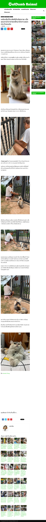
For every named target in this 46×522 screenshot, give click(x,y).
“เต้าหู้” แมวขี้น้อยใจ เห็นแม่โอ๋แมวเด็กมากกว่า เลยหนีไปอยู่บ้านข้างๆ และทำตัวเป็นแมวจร (23, 473)
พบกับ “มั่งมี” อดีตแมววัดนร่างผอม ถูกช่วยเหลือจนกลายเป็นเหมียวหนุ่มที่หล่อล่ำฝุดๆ (10, 446)
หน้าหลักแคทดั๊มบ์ (8, 9)
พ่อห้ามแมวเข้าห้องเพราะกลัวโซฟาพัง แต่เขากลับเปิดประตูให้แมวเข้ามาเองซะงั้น (16, 500)
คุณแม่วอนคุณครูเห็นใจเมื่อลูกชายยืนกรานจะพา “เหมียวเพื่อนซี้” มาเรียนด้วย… (4, 514)
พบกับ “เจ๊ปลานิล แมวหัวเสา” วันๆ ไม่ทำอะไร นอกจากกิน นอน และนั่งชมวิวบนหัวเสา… (4, 459)
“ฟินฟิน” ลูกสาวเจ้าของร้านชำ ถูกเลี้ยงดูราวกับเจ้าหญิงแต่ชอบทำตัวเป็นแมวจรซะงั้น (17, 459)
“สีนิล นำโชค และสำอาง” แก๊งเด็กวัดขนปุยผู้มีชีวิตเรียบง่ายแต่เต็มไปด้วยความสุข (17, 472)
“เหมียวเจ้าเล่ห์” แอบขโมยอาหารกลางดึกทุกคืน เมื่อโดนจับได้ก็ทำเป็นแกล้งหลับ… (23, 514)
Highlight (2, 16)
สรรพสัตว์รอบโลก (25, 9)
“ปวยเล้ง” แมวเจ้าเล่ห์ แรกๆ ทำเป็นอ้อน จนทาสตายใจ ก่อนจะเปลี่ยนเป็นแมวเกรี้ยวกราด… (10, 486)
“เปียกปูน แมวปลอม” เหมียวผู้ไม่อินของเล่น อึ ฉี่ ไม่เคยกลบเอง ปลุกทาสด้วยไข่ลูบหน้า (23, 459)
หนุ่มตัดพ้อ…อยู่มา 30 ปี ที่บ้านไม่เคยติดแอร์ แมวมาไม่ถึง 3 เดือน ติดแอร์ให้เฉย (38, 34)
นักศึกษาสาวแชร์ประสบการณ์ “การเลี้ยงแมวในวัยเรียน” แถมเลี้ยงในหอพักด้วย (38, 68)
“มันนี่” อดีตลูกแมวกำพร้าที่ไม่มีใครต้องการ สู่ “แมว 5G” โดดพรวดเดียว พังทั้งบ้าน (10, 499)
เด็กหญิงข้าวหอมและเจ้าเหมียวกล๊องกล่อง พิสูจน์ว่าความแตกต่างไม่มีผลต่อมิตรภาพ (10, 514)
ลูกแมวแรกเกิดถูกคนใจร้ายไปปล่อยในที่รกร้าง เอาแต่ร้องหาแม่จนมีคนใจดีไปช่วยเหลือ (3, 499)
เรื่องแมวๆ (11, 16)
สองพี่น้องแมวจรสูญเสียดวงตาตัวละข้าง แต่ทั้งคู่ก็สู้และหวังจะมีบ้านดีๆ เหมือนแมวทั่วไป (4, 446)
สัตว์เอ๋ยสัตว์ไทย (16, 9)
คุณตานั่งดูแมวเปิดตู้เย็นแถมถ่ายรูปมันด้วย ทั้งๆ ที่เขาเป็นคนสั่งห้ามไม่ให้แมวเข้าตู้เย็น (38, 85)
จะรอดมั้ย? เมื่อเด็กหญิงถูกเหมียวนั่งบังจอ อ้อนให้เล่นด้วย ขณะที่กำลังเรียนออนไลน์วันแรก (24, 499)
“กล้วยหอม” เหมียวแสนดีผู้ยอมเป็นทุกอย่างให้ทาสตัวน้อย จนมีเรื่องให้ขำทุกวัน (17, 514)
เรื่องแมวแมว (7, 12)
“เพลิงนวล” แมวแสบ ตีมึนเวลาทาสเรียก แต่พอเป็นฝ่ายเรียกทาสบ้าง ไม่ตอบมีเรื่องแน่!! (10, 472)
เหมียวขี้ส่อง (3, 26)
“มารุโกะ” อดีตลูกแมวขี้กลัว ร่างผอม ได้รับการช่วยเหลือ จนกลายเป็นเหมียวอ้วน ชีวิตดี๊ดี (4, 472)
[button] (43, 10)
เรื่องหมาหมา (33, 9)
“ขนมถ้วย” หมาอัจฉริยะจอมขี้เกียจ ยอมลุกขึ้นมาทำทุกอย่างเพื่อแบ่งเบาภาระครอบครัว (38, 25)
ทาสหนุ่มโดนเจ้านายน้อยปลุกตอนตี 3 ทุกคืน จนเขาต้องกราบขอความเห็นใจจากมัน (10, 459)
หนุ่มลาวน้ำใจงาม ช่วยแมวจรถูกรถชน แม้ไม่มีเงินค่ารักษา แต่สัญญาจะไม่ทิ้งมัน (17, 486)
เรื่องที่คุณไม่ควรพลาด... (36, 17)
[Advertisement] (22, 39)
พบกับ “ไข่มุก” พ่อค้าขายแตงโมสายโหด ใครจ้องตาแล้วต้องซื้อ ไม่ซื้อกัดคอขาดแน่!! (23, 486)
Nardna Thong (6, 373)
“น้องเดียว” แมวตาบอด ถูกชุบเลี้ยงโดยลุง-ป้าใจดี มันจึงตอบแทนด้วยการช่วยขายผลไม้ (4, 486)
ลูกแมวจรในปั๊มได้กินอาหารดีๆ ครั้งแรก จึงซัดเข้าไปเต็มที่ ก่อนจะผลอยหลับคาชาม (17, 446)
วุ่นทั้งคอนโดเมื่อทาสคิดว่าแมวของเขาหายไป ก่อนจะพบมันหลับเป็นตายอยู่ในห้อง (38, 51)
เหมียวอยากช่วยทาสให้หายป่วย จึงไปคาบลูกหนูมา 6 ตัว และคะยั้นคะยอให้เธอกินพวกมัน (23, 446)
